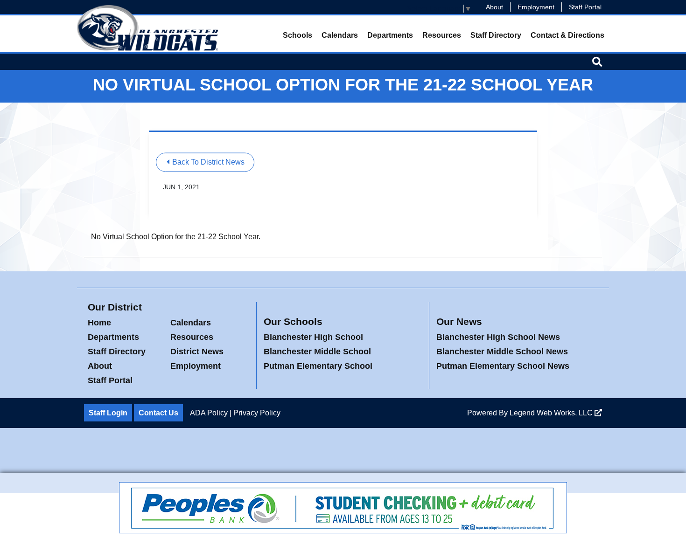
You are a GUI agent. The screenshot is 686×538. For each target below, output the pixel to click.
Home (99, 322)
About (494, 7)
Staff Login (108, 413)
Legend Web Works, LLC (552, 413)
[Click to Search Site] (597, 61)
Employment (536, 7)
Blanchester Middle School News (502, 351)
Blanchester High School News (498, 337)
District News (197, 351)
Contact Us (158, 413)
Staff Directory (495, 35)
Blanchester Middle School (317, 351)
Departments (390, 35)
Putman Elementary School (318, 366)
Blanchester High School (313, 337)
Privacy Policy (256, 413)
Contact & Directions (567, 35)
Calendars (340, 35)
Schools (297, 35)
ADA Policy (209, 413)
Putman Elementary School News (502, 366)
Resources (441, 35)
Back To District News (207, 162)
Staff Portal (585, 7)
